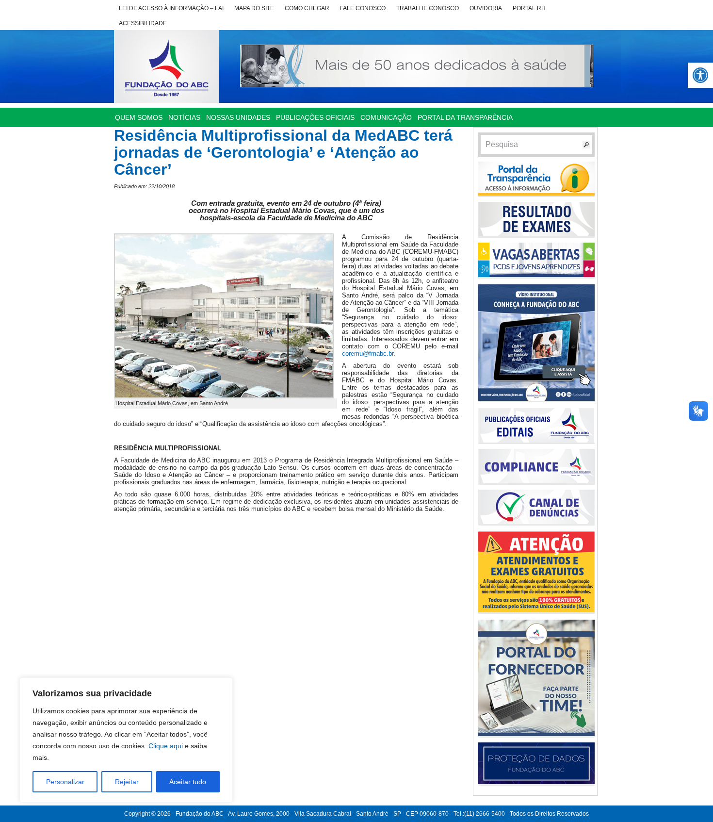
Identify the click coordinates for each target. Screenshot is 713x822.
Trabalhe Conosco (427, 8)
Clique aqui (165, 746)
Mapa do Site (254, 8)
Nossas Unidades (238, 117)
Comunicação (386, 117)
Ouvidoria (486, 8)
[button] (700, 75)
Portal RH (529, 8)
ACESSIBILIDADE (143, 23)
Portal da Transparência (465, 117)
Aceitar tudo (187, 782)
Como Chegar (307, 8)
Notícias (184, 117)
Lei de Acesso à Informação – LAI (171, 8)
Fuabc (166, 66)
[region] (126, 740)
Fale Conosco (363, 8)
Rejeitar (127, 782)
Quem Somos (138, 117)
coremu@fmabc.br (367, 353)
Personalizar (65, 782)
